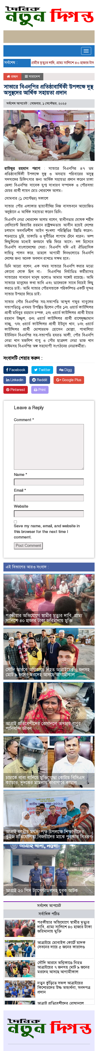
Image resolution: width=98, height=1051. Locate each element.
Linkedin (16, 380)
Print (41, 390)
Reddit (41, 380)
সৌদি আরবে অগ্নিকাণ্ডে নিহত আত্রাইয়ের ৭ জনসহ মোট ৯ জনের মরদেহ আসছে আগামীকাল (48, 672)
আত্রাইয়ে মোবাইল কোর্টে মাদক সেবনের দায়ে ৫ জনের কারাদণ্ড (61, 945)
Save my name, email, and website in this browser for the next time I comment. (47, 532)
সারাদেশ (34, 76)
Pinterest (17, 390)
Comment (24, 419)
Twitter (44, 370)
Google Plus (71, 380)
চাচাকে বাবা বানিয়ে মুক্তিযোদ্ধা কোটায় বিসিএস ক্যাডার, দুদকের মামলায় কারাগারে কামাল (45, 780)
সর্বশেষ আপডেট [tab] (49, 905)
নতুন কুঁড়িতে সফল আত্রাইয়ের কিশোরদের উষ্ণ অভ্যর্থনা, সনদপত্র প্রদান (63, 987)
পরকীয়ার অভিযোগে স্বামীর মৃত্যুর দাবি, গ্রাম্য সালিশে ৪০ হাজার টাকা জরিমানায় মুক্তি (44, 618)
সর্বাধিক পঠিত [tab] (49, 914)
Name (20, 474)
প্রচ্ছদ (14, 76)
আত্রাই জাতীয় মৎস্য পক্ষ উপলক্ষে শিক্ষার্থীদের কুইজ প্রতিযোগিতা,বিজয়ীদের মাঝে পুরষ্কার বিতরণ (49, 834)
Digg (67, 370)
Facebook (16, 370)
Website (21, 506)
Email (20, 490)
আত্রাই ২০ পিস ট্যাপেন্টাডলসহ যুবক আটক (42, 891)
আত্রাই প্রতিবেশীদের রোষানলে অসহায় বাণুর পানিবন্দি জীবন (43, 726)
